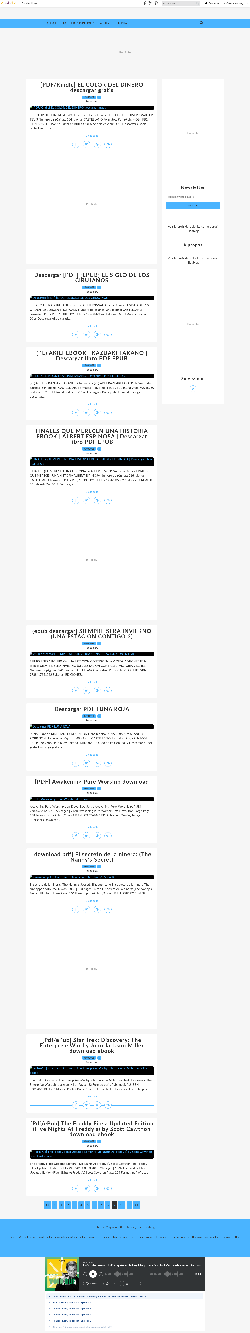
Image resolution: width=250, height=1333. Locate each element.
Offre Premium (178, 1237)
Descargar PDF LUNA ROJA (91, 709)
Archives (106, 23)
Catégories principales (78, 23)
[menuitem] (52, 23)
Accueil (52, 23)
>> (136, 1205)
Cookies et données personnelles (203, 1237)
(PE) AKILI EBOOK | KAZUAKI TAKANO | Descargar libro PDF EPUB (91, 356)
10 (121, 1205)
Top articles (93, 1237)
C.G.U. (134, 1237)
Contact (124, 23)
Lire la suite (91, 136)
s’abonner (95, 1284)
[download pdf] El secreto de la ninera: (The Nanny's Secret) (91, 857)
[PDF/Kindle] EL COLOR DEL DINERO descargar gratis (91, 87)
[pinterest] (156, 3)
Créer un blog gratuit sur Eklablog (70, 1237)
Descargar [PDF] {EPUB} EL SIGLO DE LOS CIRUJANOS (92, 277)
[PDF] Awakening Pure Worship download (92, 782)
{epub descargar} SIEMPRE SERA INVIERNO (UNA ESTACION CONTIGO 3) (92, 634)
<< (47, 1205)
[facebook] (145, 3)
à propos (133, 1284)
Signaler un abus (119, 1237)
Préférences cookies (230, 1237)
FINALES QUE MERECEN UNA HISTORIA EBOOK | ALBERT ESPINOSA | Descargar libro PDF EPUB (92, 437)
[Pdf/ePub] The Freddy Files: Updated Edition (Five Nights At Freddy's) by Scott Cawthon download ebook (92, 1129)
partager (114, 1284)
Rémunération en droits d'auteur (154, 1237)
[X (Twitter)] (150, 3)
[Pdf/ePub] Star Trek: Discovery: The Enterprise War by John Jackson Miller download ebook (92, 1046)
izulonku (195, 226)
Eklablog (149, 1227)
